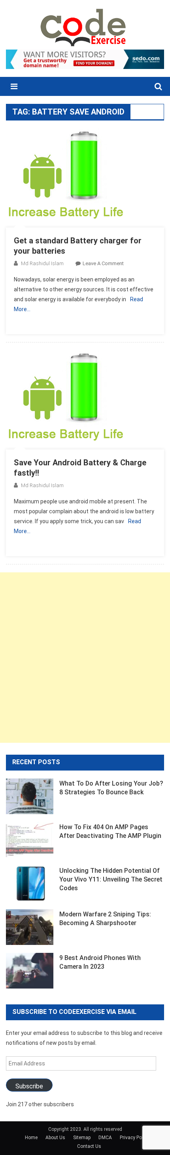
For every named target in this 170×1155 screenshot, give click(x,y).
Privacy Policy (134, 1137)
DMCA (105, 1137)
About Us (55, 1137)
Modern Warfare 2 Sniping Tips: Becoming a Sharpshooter (105, 918)
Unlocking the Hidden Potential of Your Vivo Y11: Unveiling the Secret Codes (110, 879)
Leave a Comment (103, 263)
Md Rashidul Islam (42, 263)
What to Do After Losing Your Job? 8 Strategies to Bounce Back (111, 788)
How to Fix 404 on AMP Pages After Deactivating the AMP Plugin (110, 831)
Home (31, 1137)
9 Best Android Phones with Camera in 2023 (100, 962)
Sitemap (82, 1137)
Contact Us (89, 1146)
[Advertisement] (85, 657)
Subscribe (29, 1086)
